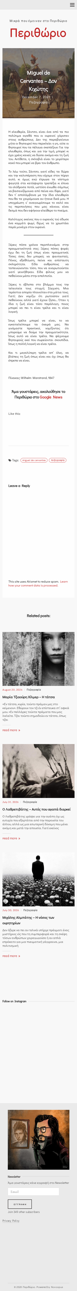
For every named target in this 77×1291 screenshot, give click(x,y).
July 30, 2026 (10, 910)
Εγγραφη (20, 1204)
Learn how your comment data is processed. (38, 583)
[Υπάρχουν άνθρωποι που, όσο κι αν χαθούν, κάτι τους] (11, 1015)
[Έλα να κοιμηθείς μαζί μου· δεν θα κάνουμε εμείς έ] (11, 1057)
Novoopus (57, 1287)
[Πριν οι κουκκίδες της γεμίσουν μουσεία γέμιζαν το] (11, 1047)
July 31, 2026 (10, 801)
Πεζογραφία (38, 102)
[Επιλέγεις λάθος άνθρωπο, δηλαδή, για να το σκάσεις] (11, 1026)
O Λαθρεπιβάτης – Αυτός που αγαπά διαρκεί (36, 809)
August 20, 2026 (12, 689)
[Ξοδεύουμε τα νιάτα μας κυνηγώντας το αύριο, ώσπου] (11, 1036)
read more (10, 730)
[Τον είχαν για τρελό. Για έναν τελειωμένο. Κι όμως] (11, 1078)
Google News (51, 396)
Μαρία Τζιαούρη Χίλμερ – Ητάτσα (28, 696)
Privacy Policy (10, 1221)
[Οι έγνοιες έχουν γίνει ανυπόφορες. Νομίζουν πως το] (11, 1089)
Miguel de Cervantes (34, 460)
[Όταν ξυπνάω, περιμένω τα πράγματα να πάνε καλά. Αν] (11, 1068)
